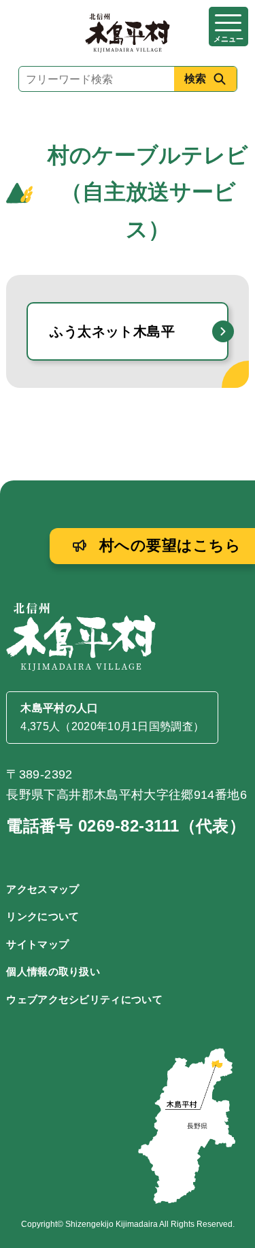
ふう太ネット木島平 (112, 331)
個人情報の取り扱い (53, 971)
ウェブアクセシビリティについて (84, 999)
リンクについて (42, 916)
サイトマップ (37, 944)
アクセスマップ (42, 889)
